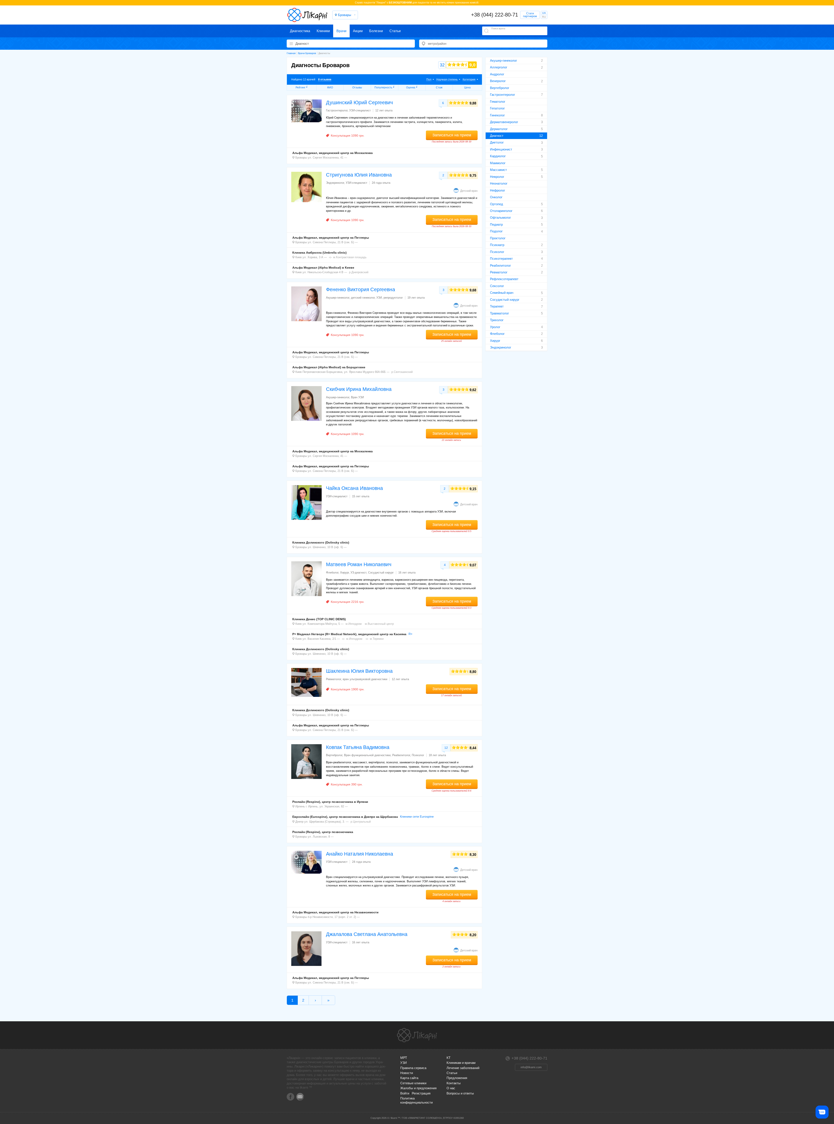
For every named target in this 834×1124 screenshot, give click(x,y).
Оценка (410, 87)
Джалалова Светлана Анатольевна (366, 934)
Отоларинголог (501, 211)
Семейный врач (501, 292)
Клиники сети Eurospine (417, 816)
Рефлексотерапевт (504, 279)
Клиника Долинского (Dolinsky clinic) (320, 542)
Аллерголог (498, 67)
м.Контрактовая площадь (350, 257)
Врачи (341, 31)
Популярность (383, 87)
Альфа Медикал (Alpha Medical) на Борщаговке (328, 367)
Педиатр (496, 224)
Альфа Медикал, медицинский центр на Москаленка (332, 153)
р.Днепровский (358, 272)
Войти (404, 1093)
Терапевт (497, 306)
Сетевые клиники (413, 1083)
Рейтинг (300, 87)
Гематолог (497, 101)
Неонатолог (498, 183)
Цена (467, 87)
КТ (448, 1058)
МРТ (403, 1058)
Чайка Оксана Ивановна (354, 488)
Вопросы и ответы (460, 1093)
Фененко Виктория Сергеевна (360, 289)
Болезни (376, 31)
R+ (410, 634)
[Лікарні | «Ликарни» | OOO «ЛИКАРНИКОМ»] (417, 1035)
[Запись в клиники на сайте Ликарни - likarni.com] (307, 15)
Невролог (497, 177)
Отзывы (357, 87)
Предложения (457, 1078)
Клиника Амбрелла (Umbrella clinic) (319, 252)
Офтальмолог (500, 217)
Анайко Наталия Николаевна (359, 854)
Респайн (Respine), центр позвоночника (322, 832)
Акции (358, 31)
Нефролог (497, 190)
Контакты (454, 1083)
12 (446, 747)
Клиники (323, 31)
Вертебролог (499, 88)
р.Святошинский (402, 372)
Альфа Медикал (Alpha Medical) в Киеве (323, 267)
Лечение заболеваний (463, 1068)
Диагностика (300, 31)
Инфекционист (501, 149)
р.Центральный (361, 821)
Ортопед (496, 204)
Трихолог (496, 320)
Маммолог (497, 163)
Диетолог (497, 142)
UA (544, 13)
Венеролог (498, 81)
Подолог (496, 231)
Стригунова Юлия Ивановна (359, 175)
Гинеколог (497, 115)
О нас (451, 1088)
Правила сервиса (413, 1068)
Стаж (439, 87)
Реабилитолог (500, 265)
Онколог (496, 197)
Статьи (395, 31)
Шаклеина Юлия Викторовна (359, 671)
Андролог (497, 74)
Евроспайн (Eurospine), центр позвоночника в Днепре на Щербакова (345, 816)
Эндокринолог (500, 347)
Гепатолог (497, 108)
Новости (406, 1073)
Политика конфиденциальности (416, 1100)
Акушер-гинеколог (503, 60)
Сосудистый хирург (504, 299)
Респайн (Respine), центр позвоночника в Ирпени (330, 801)
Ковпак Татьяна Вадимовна (357, 747)
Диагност (496, 135)
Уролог (495, 327)
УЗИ (403, 1062)
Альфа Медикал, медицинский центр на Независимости (335, 912)
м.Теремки (377, 638)
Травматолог (499, 313)
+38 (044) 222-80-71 (494, 15)
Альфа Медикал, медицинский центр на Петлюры (330, 237)
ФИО (330, 87)
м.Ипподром (354, 623)
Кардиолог (498, 156)
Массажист (498, 170)
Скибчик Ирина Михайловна (359, 389)
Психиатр (497, 245)
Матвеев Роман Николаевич (358, 564)
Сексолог (497, 286)
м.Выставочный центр (379, 623)
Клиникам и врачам (461, 1062)
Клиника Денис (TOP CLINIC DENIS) (319, 619)
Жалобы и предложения (418, 1088)
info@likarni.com (531, 1067)
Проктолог (497, 238)
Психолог (497, 252)
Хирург (495, 340)
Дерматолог (499, 129)
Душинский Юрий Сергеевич (359, 102)
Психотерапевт (501, 258)
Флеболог (497, 334)
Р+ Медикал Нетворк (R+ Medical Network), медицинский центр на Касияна (349, 634)
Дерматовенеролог (504, 122)
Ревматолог (498, 272)
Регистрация (421, 1093)
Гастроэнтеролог (502, 94)
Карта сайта (409, 1078)
